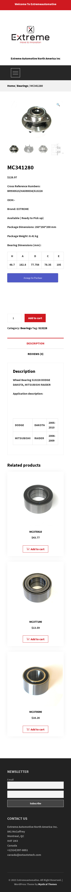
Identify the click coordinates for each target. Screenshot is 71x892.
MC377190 (35, 621)
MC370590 (35, 712)
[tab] (35, 343)
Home (11, 86)
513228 (42, 328)
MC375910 (35, 531)
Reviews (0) (36, 354)
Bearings (22, 86)
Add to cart (35, 318)
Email (10, 779)
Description (35, 343)
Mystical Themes (47, 884)
